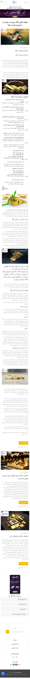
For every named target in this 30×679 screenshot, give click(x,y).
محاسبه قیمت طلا (21, 50)
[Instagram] (16, 657)
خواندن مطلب (23, 443)
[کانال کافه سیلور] (15, 13)
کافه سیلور (4, 432)
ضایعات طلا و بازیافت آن (19, 536)
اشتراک (7, 631)
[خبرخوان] (13, 657)
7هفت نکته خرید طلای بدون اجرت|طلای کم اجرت (15, 477)
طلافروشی (17, 402)
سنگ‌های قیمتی (8, 416)
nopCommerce (18, 672)
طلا (24, 399)
